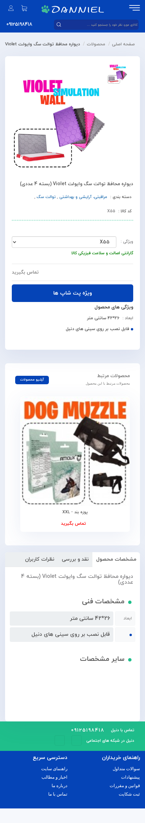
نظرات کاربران (39, 559)
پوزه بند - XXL (75, 512)
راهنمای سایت (54, 768)
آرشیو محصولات (32, 379)
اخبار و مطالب (54, 777)
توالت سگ (45, 197)
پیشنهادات (130, 777)
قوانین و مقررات (125, 785)
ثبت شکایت (129, 794)
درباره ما (59, 785)
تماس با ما (57, 794)
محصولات (96, 44)
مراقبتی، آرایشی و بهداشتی (82, 197)
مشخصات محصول (116, 559)
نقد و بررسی (75, 559)
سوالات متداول (126, 768)
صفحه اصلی (123, 44)
